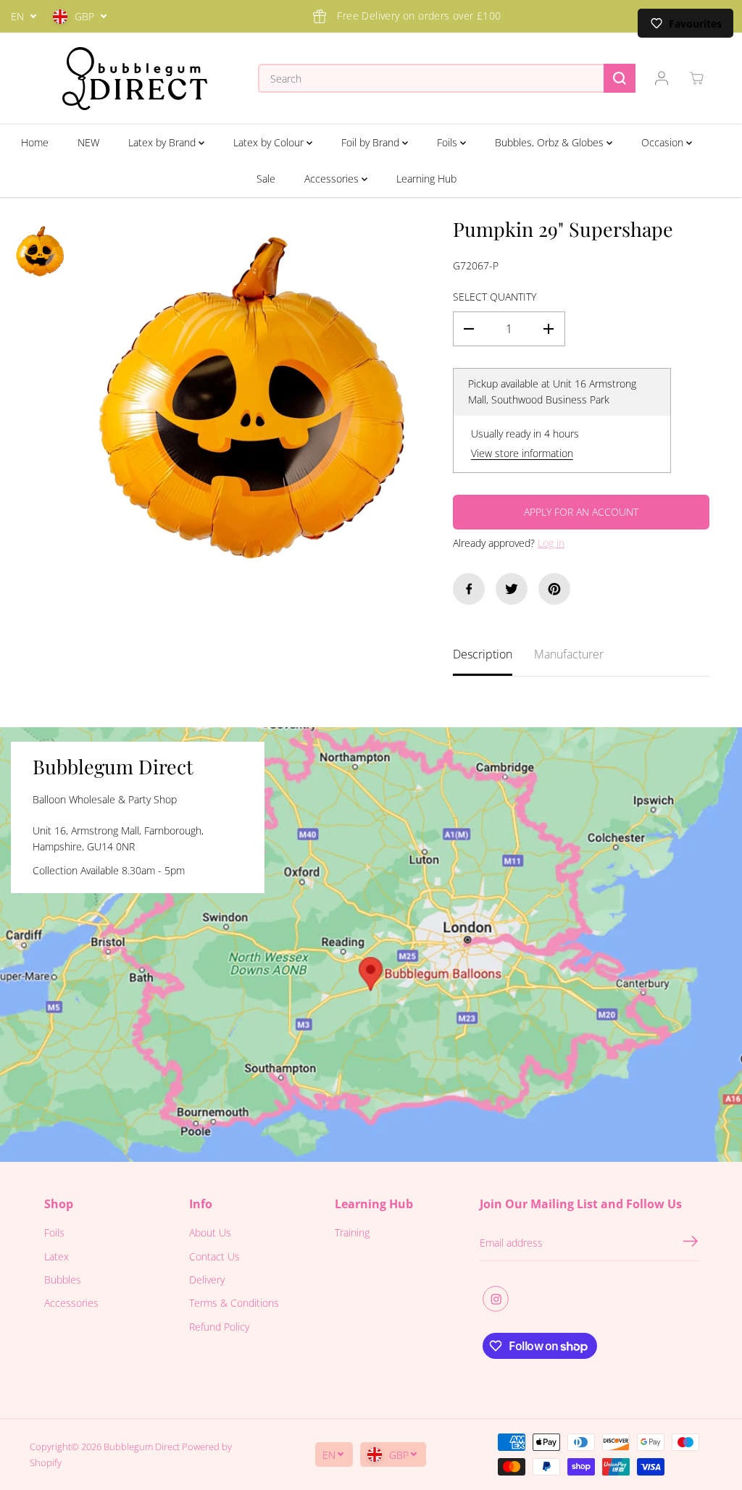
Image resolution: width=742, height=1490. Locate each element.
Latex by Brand (163, 142)
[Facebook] (469, 589)
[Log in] (662, 78)
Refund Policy (219, 1327)
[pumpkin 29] (251, 398)
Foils (448, 142)
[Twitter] (512, 589)
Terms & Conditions (234, 1303)
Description (482, 654)
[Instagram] (496, 1299)
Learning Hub (426, 178)
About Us (210, 1232)
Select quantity (494, 297)
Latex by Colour (270, 142)
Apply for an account (581, 512)
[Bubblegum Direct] (134, 78)
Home (35, 142)
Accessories (333, 178)
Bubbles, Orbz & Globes (550, 142)
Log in (551, 543)
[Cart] (696, 78)
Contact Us (214, 1256)
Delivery (207, 1279)
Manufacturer (569, 654)
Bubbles (62, 1279)
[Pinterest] (554, 589)
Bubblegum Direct (142, 1446)
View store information (522, 453)
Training (352, 1232)
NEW (88, 142)
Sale (266, 178)
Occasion (663, 142)
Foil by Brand (371, 142)
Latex (56, 1256)
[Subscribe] (690, 1243)
